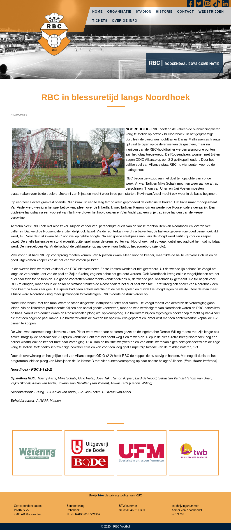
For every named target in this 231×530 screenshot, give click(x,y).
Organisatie (119, 11)
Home (97, 11)
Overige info (124, 20)
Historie (164, 11)
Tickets (99, 20)
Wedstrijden (211, 11)
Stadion (143, 11)
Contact (185, 11)
